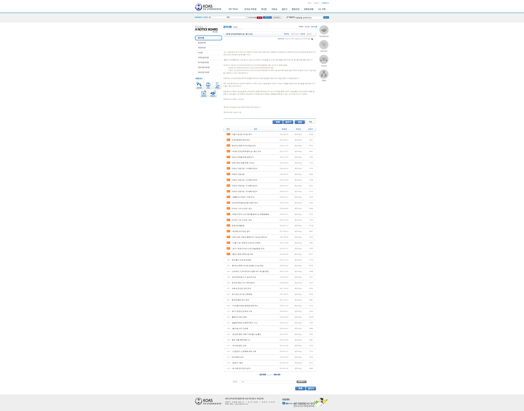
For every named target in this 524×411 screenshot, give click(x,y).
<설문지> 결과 (237, 363)
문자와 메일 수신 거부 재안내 (243, 283)
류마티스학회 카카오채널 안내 (244, 146)
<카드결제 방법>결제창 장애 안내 (245, 306)
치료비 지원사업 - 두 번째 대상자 (244, 186)
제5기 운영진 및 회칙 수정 (242, 311)
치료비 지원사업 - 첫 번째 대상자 (244, 191)
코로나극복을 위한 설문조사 (243, 157)
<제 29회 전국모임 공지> (241, 368)
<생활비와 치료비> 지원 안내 (243, 197)
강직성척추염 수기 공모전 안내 (244, 277)
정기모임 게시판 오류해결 (242, 294)
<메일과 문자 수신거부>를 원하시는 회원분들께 (250, 214)
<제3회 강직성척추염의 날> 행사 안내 (246, 151)
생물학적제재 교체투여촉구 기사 (244, 323)
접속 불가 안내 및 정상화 (241, 260)
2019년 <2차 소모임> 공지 (242, 208)
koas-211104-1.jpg (291, 39)
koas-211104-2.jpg (304, 39)
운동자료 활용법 (238, 226)
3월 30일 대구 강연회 (240, 328)
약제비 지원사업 (238, 174)
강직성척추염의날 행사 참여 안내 (245, 203)
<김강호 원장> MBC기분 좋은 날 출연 (246, 334)
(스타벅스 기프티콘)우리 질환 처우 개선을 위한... (251, 271)
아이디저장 (252, 17)
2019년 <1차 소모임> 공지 (242, 220)
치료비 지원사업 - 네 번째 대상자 (244, 168)
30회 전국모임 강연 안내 (241, 288)
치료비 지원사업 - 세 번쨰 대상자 (244, 180)
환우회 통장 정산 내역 (240, 300)
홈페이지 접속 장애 (239, 317)
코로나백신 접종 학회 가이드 (243, 163)
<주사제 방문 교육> (239, 346)
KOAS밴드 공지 (238, 357)
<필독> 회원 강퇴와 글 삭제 (242, 254)
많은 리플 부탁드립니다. (241, 340)
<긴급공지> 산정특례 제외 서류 (244, 351)
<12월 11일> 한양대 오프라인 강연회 (246, 243)
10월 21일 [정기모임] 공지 (242, 134)
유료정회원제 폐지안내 (241, 140)
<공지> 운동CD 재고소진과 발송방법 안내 (248, 249)
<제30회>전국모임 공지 (241, 231)
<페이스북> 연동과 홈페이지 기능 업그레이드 (249, 237)
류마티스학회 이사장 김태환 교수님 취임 (248, 266)
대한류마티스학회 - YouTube (233, 99)
